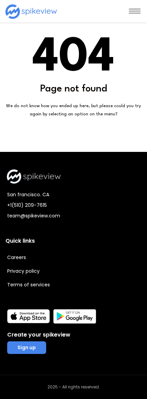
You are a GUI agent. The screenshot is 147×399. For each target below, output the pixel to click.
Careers (16, 257)
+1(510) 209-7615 (27, 205)
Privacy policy (23, 271)
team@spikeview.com (33, 215)
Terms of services (28, 284)
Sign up (26, 347)
